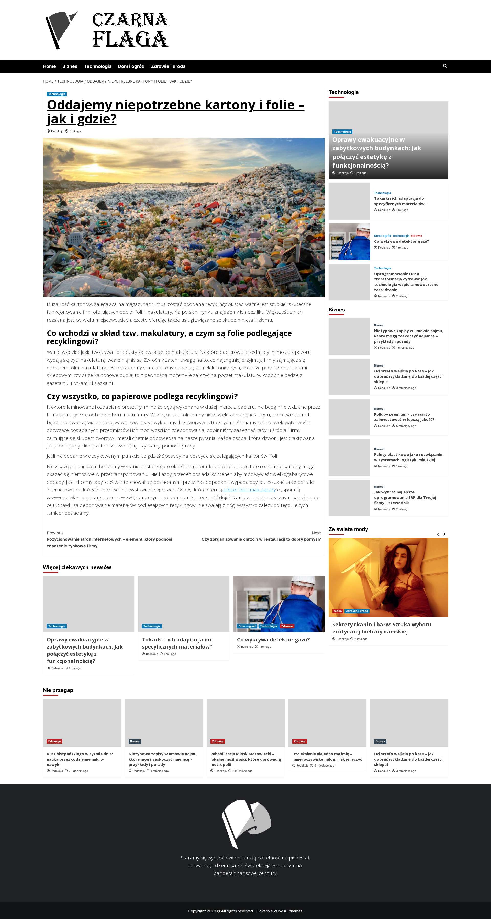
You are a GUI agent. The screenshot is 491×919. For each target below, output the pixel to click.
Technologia (97, 66)
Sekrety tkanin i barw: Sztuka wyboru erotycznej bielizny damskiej (381, 628)
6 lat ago (75, 131)
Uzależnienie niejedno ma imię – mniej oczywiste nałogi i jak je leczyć (327, 756)
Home (49, 66)
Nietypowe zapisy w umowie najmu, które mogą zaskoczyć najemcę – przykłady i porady (408, 336)
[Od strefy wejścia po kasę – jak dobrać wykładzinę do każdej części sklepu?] (350, 377)
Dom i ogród (131, 66)
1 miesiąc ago (405, 348)
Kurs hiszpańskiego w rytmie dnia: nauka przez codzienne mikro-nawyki (80, 759)
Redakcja (57, 131)
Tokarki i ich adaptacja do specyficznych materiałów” (177, 643)
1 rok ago (75, 668)
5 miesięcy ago (406, 426)
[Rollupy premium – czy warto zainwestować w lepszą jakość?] (350, 417)
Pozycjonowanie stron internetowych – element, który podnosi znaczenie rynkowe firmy (109, 539)
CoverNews (266, 910)
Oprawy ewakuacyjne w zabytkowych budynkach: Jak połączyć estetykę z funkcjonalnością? (85, 650)
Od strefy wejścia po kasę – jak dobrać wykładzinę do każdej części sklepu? (408, 376)
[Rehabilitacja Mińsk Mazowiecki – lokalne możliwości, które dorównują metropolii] (246, 723)
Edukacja (54, 741)
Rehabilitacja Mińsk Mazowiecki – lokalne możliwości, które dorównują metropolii (245, 759)
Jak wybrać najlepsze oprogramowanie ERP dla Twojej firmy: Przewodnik (405, 497)
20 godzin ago (78, 771)
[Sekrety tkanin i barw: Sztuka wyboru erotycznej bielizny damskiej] (388, 577)
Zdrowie (287, 626)
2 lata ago (402, 296)
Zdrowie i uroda (168, 66)
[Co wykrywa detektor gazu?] (279, 604)
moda (338, 611)
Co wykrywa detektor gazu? (273, 639)
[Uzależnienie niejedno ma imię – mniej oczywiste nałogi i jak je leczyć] (327, 723)
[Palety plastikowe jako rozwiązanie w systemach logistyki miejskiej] (350, 457)
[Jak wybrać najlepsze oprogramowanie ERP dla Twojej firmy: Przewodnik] (350, 498)
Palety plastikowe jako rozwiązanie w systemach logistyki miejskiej (408, 457)
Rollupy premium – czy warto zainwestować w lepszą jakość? (404, 416)
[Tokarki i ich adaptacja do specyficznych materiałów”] (183, 604)
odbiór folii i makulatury (250, 489)
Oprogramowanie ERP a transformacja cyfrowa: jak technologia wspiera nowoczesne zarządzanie (406, 281)
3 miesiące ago (406, 388)
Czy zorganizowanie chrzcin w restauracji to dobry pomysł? (261, 536)
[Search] (445, 66)
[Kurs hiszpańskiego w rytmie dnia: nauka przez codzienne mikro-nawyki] (82, 723)
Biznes (69, 66)
